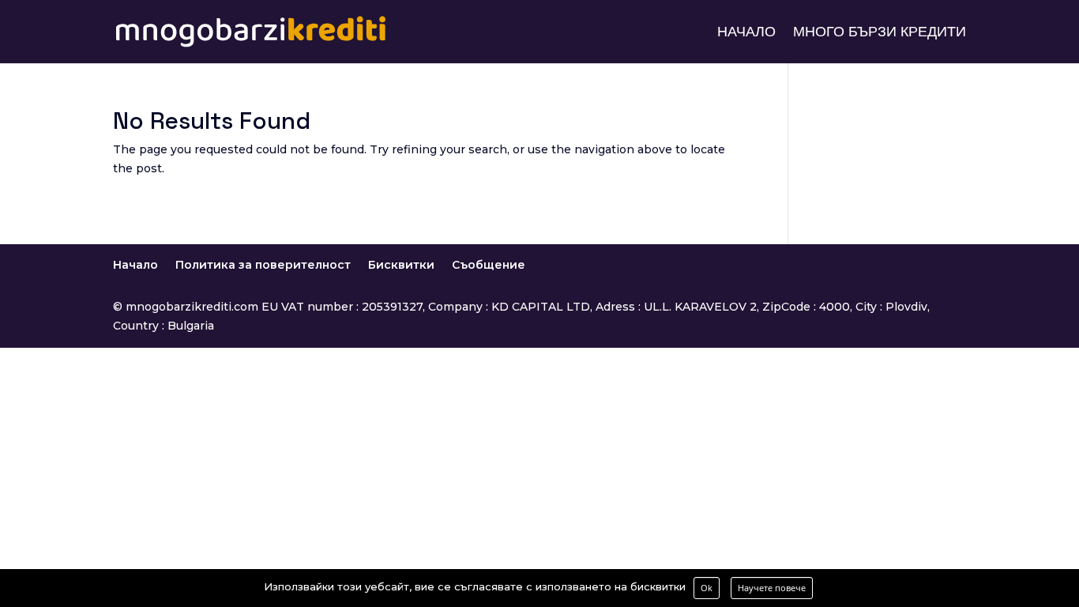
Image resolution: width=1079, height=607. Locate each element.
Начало (746, 33)
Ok (706, 588)
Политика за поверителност (263, 265)
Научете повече (772, 588)
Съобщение (488, 265)
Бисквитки (401, 265)
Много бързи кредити (879, 33)
